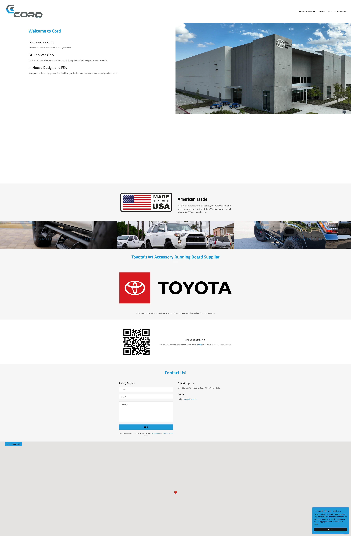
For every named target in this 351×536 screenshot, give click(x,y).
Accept (330, 529)
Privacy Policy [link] (156, 433)
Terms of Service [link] (168, 433)
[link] (24, 11)
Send (146, 427)
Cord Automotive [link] (307, 12)
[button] (341, 12)
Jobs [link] (330, 12)
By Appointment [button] (189, 399)
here (200, 344)
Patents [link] (321, 12)
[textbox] (146, 389)
